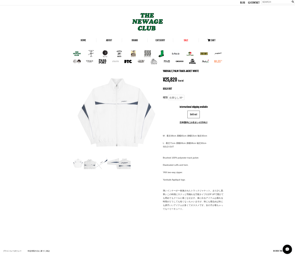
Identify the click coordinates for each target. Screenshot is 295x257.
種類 (165, 97)
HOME (83, 40)
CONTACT (255, 2)
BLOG (242, 2)
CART (213, 40)
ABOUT (109, 40)
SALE (186, 40)
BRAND (135, 40)
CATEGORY (160, 40)
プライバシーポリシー (12, 251)
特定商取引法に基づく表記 (39, 251)
